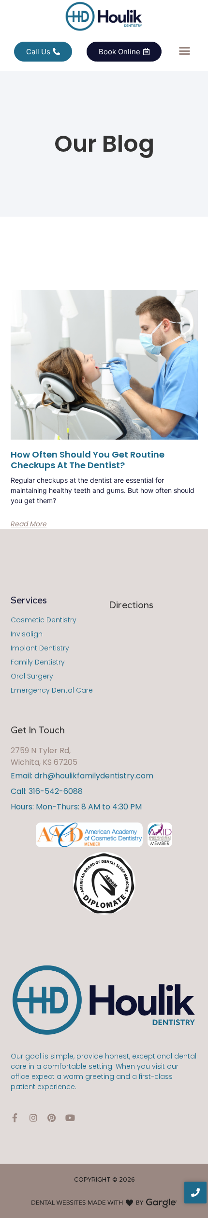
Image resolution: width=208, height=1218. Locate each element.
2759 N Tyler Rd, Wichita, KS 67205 (44, 756)
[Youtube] (70, 1117)
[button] (185, 51)
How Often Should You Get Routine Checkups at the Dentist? (87, 459)
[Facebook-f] (15, 1117)
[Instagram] (33, 1117)
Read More (29, 524)
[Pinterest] (51, 1117)
